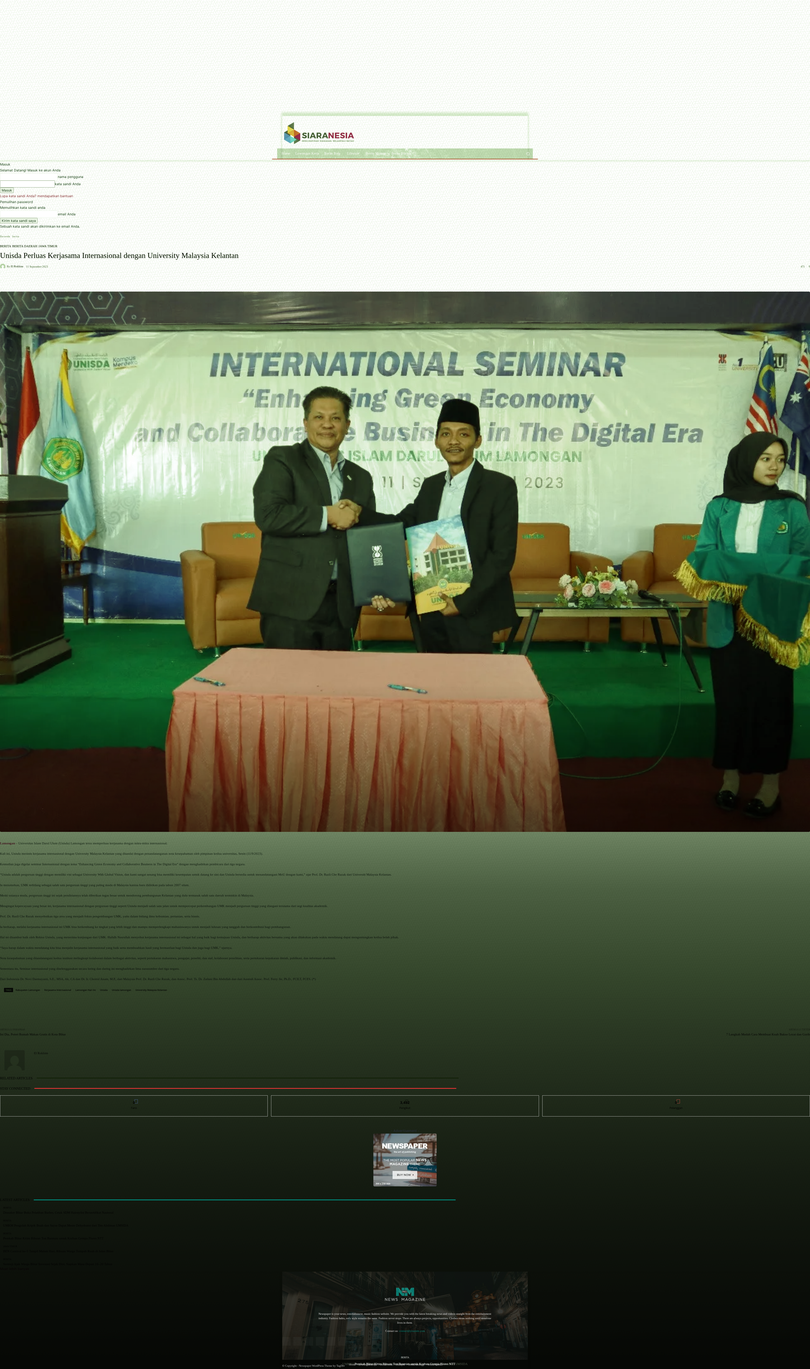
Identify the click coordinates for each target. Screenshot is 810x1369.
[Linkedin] (309, 1341)
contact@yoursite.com (412, 1330)
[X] (342, 1341)
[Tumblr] (331, 1341)
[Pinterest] (320, 1341)
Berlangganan (676, 1098)
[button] (528, 154)
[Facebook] (286, 1341)
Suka (134, 1098)
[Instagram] (297, 1341)
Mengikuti (405, 1098)
